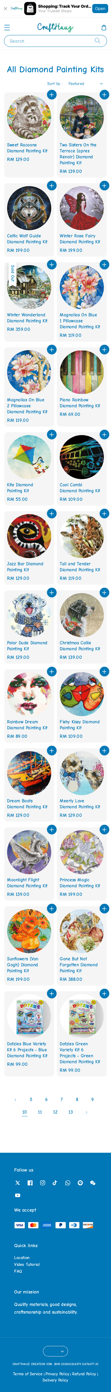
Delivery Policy (55, 1380)
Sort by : (55, 83)
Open (100, 8)
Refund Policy (84, 1374)
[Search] (98, 40)
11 (40, 1112)
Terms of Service (28, 1374)
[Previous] (15, 1100)
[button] (7, 27)
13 (71, 1112)
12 (55, 1112)
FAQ (18, 1271)
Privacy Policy (57, 1374)
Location (22, 1257)
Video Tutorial (27, 1264)
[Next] (86, 1112)
